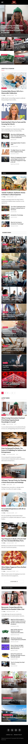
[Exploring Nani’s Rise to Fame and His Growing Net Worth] (14, 111)
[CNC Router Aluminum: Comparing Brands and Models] (5, 640)
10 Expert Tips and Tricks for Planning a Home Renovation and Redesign (20, 60)
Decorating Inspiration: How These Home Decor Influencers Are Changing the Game (14, 681)
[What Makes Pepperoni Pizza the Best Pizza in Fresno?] (14, 558)
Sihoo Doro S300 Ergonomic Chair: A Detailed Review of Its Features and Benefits (18, 136)
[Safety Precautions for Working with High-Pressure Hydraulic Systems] (5, 655)
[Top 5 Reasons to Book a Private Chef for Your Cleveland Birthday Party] (14, 530)
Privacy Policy (18, 734)
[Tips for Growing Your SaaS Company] (5, 664)
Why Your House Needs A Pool (12, 717)
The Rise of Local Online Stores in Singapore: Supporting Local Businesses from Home (12, 331)
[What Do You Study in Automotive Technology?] (5, 224)
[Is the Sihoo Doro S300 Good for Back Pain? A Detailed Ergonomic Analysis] (14, 346)
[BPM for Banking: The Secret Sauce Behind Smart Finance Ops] (14, 312)
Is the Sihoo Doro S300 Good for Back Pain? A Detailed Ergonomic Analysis (13, 349)
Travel (3, 189)
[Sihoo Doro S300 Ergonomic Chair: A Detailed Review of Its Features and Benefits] (5, 136)
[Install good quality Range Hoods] (14, 696)
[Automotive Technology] (5, 217)
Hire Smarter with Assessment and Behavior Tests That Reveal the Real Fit (13, 280)
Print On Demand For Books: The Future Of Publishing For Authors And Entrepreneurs (13, 450)
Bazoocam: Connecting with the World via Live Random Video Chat (6, 46)
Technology (5, 604)
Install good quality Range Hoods (13, 700)
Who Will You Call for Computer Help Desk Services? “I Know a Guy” (13, 383)
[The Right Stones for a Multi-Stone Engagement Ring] (5, 152)
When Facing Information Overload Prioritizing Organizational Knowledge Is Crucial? (12, 29)
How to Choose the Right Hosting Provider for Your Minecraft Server (17, 647)
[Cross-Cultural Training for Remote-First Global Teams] (14, 244)
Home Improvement (6, 477)
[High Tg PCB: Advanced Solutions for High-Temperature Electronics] (5, 631)
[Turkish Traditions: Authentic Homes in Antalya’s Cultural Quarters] (14, 183)
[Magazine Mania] (14, 2)
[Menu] (2, 2)
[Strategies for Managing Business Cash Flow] (14, 363)
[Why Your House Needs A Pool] (14, 713)
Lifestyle (4, 88)
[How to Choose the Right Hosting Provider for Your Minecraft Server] (5, 647)
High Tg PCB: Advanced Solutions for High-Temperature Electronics (17, 631)
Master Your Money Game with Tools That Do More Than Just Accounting (13, 264)
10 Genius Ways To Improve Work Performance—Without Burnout (12, 298)
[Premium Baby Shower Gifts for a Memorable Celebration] (14, 80)
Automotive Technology (17, 215)
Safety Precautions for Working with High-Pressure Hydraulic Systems (18, 655)
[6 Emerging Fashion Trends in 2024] (5, 144)
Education (4, 445)
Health (3, 415)
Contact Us (9, 734)
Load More (13, 581)
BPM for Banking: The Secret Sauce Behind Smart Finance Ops (13, 315)
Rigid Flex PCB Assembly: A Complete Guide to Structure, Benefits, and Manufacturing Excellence (20, 45)
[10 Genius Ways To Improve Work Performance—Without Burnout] (14, 295)
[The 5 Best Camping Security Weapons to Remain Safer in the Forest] (5, 208)
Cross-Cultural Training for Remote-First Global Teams (13, 247)
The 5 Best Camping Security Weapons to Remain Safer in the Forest (18, 208)
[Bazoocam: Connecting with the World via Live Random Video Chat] (7, 44)
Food (3, 535)
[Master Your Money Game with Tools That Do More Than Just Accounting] (14, 261)
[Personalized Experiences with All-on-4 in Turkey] (14, 499)
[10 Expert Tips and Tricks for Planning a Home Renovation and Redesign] (14, 471)
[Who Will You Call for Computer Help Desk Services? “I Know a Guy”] (14, 379)
